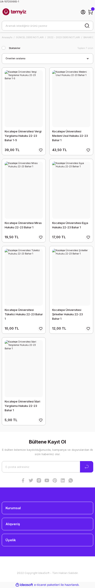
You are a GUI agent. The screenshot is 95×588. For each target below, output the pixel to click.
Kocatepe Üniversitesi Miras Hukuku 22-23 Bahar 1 (23, 225)
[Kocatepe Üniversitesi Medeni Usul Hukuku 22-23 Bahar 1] (71, 98)
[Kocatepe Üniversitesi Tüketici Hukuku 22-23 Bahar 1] (24, 277)
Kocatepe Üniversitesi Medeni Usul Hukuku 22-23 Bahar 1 (70, 136)
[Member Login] (83, 12)
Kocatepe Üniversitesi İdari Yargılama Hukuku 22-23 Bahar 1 (22, 406)
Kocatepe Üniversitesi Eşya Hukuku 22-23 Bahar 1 (70, 225)
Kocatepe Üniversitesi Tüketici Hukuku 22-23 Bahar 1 (24, 314)
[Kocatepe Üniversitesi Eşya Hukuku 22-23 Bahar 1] (71, 190)
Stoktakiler (14, 48)
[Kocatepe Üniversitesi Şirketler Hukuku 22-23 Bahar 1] (71, 277)
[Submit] (86, 467)
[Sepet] (90, 12)
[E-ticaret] (47, 584)
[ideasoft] (24, 585)
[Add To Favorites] (41, 150)
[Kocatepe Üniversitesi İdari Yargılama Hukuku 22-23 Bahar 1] (24, 368)
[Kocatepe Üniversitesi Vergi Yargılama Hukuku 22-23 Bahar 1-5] (24, 98)
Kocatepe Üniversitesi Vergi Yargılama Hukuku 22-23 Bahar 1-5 (23, 136)
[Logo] (14, 12)
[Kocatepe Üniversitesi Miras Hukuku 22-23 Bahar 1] (24, 190)
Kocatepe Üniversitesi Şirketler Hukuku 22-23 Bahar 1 (67, 314)
